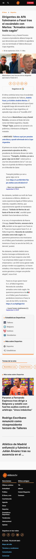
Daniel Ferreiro (25, 367)
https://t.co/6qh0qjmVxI (15, 304)
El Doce (4, 12)
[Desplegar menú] (3, 3)
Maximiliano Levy (10, 367)
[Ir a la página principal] (18, 3)
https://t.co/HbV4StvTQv (19, 180)
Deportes (13, 12)
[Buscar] (8, 2)
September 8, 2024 (12, 189)
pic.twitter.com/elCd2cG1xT (17, 183)
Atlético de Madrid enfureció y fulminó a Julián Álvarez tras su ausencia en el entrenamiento (16, 451)
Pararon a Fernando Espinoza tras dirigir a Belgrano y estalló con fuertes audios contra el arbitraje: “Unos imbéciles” (17, 403)
